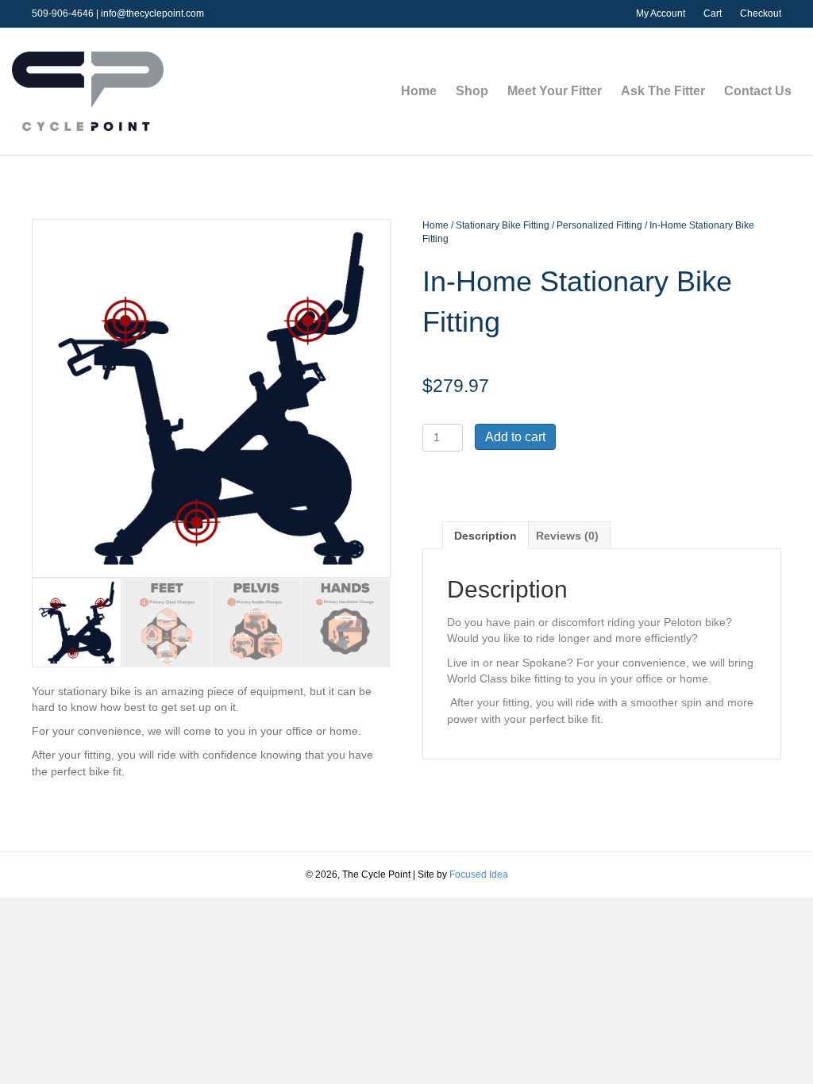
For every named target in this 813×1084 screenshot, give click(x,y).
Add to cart (515, 437)
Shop (472, 91)
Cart (712, 13)
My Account (660, 13)
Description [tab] (485, 535)
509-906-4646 (63, 13)
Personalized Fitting (599, 225)
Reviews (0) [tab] (567, 535)
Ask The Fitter (663, 91)
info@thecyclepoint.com (152, 13)
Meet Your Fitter (554, 91)
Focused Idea (478, 874)
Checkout (760, 13)
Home (419, 91)
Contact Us (758, 91)
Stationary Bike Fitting (502, 225)
